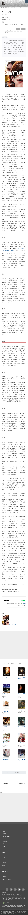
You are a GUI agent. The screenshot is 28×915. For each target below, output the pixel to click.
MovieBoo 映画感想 (6, 828)
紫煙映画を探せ (6, 843)
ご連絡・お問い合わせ (6, 879)
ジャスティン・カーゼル (9, 21)
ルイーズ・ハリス (19, 24)
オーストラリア (8, 19)
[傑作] (24, 26)
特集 (4, 854)
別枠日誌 (4, 852)
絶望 (18, 30)
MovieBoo (10, 2)
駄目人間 (6, 32)
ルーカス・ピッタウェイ (9, 22)
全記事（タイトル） (7, 833)
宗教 (6, 30)
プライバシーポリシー (6, 881)
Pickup (4, 846)
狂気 (15, 30)
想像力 (9, 30)
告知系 (4, 862)
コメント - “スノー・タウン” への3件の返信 (11, 772)
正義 (12, 30)
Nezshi (24, 603)
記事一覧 (5, 831)
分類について (4, 876)
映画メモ (5, 860)
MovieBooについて (6, 871)
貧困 (20, 30)
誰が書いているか (5, 874)
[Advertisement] (14, 645)
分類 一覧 (5, 841)
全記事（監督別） (6, 838)
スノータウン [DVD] (12, 624)
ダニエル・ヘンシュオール (10, 24)
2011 (6, 17)
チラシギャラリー (5, 865)
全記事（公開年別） (7, 836)
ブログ (4, 857)
